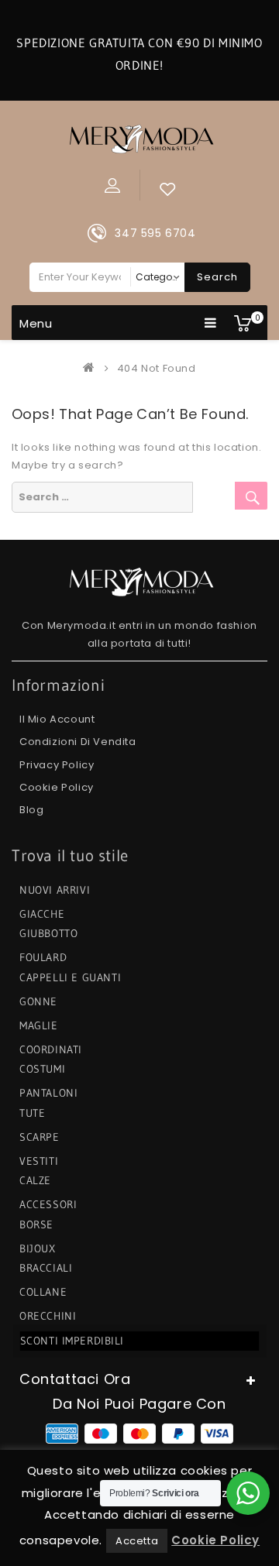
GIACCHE (41, 914)
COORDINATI (50, 1049)
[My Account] (112, 185)
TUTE (32, 1113)
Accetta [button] (136, 1540)
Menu (36, 323)
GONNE (38, 1001)
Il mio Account (57, 719)
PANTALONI (48, 1093)
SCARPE (39, 1137)
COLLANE (43, 1292)
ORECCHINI (47, 1316)
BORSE (36, 1224)
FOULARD (43, 957)
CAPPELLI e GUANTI (70, 977)
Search (217, 277)
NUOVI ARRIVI (54, 890)
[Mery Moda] (92, 368)
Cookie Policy (56, 787)
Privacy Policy (56, 764)
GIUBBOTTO (48, 933)
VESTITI (38, 1161)
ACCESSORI (48, 1204)
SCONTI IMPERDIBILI (71, 1341)
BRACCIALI (45, 1268)
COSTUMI (42, 1069)
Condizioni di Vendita (77, 741)
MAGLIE (38, 1025)
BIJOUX (37, 1248)
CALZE (35, 1180)
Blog (31, 809)
